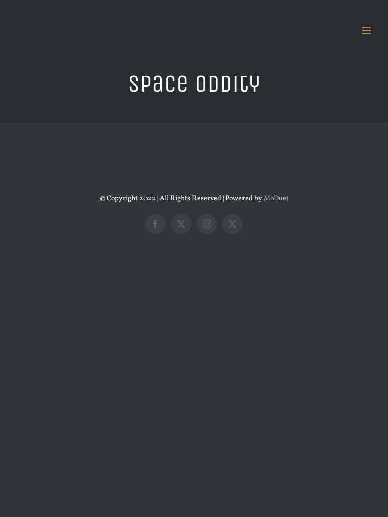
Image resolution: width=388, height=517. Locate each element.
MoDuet (276, 198)
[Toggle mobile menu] (367, 30)
